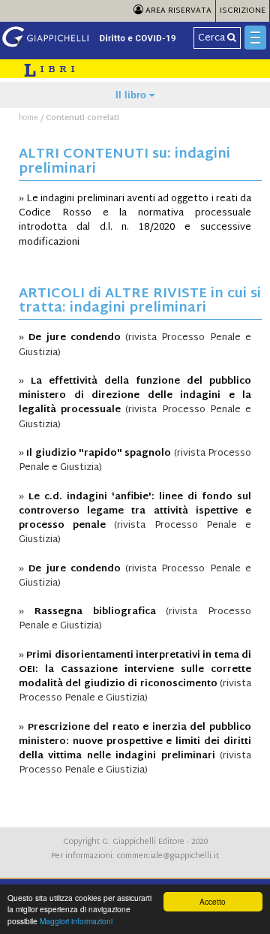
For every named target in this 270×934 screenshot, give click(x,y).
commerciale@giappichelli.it (168, 856)
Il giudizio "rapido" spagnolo (98, 453)
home (28, 118)
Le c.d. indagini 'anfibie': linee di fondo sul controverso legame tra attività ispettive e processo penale (135, 511)
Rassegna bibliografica (95, 612)
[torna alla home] (94, 46)
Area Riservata (177, 11)
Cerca (212, 38)
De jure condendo (74, 338)
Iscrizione (243, 11)
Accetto (213, 901)
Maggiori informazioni (76, 920)
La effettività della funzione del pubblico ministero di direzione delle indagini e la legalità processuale (135, 395)
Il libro (132, 95)
